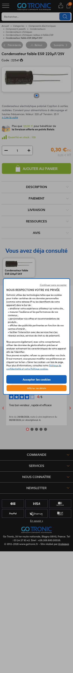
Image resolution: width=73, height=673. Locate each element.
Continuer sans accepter (53, 285)
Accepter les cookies (37, 379)
